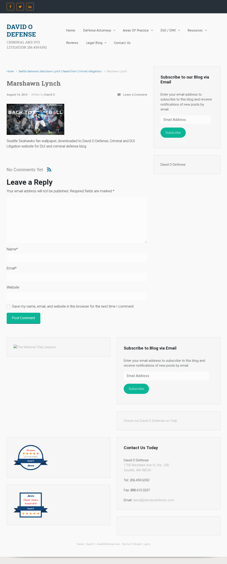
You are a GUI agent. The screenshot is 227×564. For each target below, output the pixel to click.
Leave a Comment (135, 94)
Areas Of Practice (136, 30)
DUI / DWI (168, 30)
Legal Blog (94, 42)
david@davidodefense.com (153, 500)
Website (13, 287)
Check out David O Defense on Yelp (150, 421)
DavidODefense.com (108, 544)
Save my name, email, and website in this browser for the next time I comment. (73, 306)
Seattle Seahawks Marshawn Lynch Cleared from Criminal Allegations (60, 71)
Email (12, 268)
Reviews (72, 42)
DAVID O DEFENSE (21, 30)
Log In (146, 544)
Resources (195, 30)
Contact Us (122, 42)
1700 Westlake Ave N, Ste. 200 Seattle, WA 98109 (146, 467)
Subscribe (173, 133)
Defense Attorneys (97, 30)
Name (12, 249)
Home (70, 30)
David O (49, 94)
